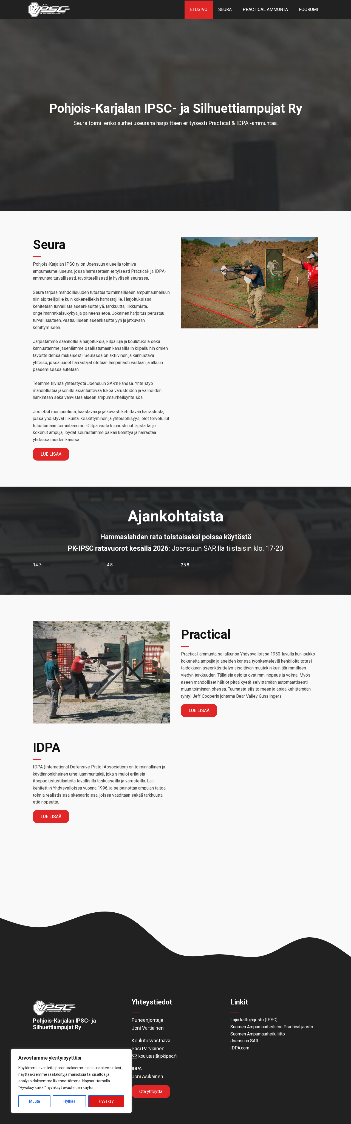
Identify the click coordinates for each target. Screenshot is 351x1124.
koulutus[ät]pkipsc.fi (157, 1056)
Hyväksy (106, 1101)
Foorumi (308, 9)
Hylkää (69, 1101)
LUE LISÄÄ (51, 454)
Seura (225, 9)
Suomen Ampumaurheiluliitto (257, 1034)
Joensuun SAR (244, 1040)
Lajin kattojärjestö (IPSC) (254, 1019)
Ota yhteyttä (150, 1091)
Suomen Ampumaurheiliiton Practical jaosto (271, 1026)
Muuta (34, 1101)
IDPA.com (239, 1048)
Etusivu (198, 9)
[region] (71, 1081)
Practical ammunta (265, 9)
